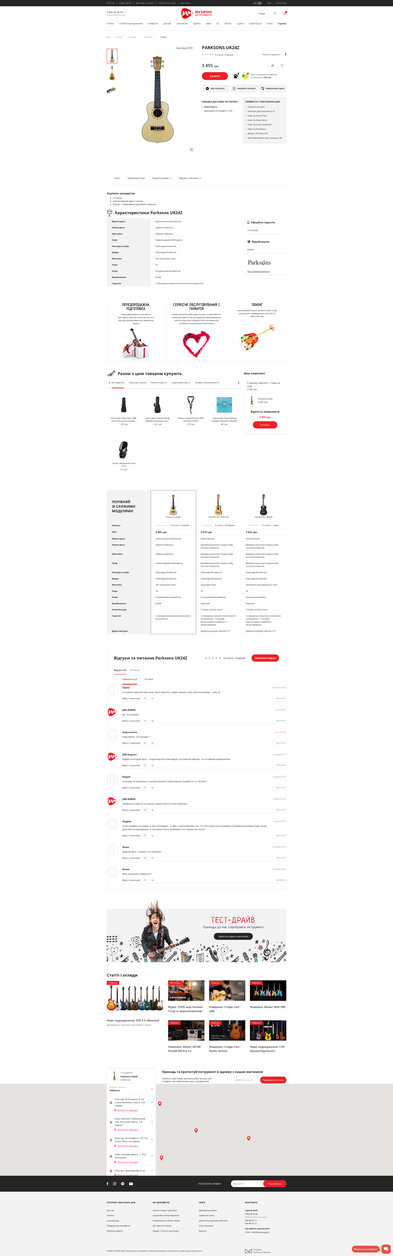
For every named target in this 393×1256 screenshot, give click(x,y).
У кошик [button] (265, 424)
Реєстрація (281, 3)
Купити (215, 76)
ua (260, 3)
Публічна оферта (115, 1230)
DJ (218, 23)
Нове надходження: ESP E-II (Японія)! (133, 1020)
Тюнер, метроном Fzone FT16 (123, 465)
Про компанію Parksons (258, 271)
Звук (208, 23)
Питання (135, 670)
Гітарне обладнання (130, 23)
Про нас (111, 3)
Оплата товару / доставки (165, 1210)
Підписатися (275, 1183)
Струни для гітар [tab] (181, 382)
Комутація (255, 23)
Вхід (269, 3)
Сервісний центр (207, 1215)
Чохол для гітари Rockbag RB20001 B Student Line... (157, 419)
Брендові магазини (208, 1210)
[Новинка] (135, 997)
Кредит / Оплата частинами (166, 1230)
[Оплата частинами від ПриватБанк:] (245, 76)
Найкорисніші (129, 679)
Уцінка (282, 23)
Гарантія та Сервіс (167, 3)
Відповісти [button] (281, 698)
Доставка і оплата (145, 3)
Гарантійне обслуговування (166, 1215)
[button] (191, 149)
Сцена (240, 23)
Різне (270, 23)
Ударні (197, 23)
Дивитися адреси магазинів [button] (233, 936)
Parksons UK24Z (265, 398)
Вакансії (202, 1230)
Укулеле (132, 37)
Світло (227, 23)
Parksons (148, 37)
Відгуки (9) (120, 670)
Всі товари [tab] (118, 382)
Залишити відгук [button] (265, 657)
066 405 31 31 (251, 1223)
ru (255, 3)
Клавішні (153, 23)
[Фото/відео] (186, 990)
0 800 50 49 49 (115, 12)
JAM (108, 37)
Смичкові (182, 23)
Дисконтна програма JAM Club (213, 1220)
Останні (149, 679)
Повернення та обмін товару (166, 1220)
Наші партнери (206, 1225)
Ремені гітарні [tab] (159, 382)
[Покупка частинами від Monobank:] (236, 76)
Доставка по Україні (162, 1225)
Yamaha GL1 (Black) (263, 516)
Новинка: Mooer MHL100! (268, 1007)
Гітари (110, 23)
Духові (167, 23)
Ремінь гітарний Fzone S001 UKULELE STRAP (191, 419)
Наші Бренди (113, 1220)
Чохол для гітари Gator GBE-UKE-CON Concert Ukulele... (124, 419)
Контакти (185, 3)
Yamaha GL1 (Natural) (218, 516)
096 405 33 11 (251, 1220)
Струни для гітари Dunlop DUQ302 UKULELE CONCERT (224, 419)
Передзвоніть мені (273, 1080)
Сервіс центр (125, 3)
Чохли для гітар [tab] (137, 382)
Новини (110, 1215)
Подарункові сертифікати (118, 1225)
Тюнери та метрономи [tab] (207, 382)
